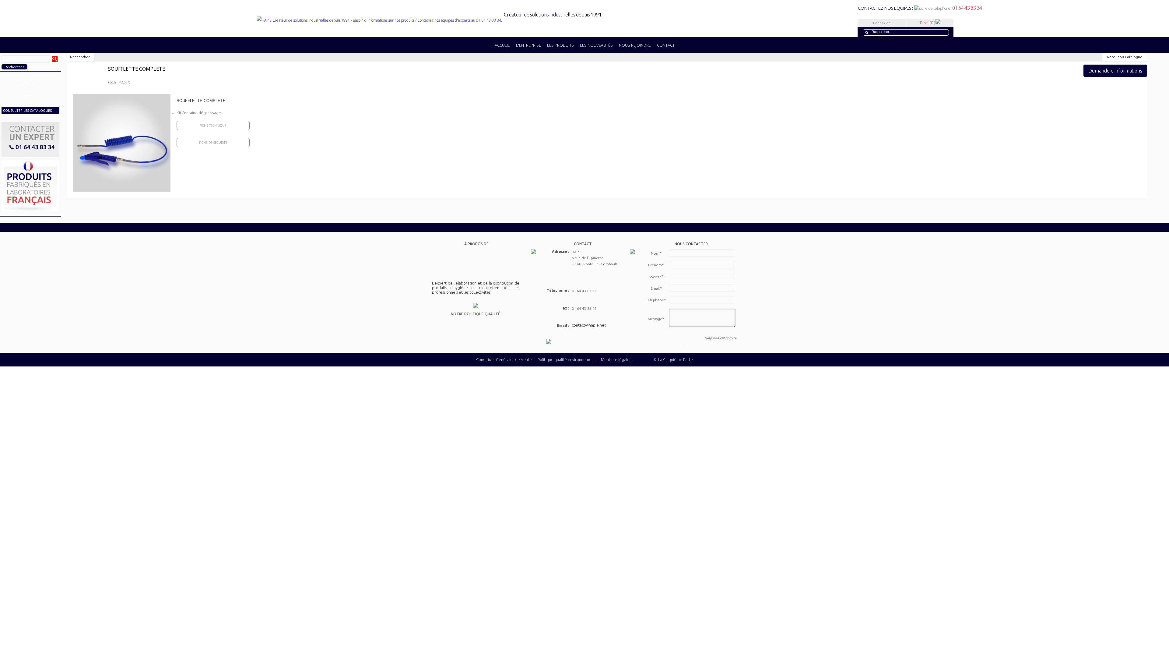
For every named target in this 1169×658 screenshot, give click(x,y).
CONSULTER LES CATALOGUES (27, 110)
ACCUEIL (502, 45)
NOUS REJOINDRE (635, 45)
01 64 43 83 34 (966, 8)
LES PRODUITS (560, 45)
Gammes (25, 95)
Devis (927, 22)
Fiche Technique (213, 125)
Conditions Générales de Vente (504, 359)
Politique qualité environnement (567, 359)
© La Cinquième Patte (673, 359)
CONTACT (666, 45)
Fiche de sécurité (213, 142)
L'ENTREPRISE (528, 45)
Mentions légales (616, 359)
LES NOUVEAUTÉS (596, 45)
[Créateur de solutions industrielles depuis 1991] (429, 20)
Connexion (881, 23)
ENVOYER (693, 345)
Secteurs (26, 84)
